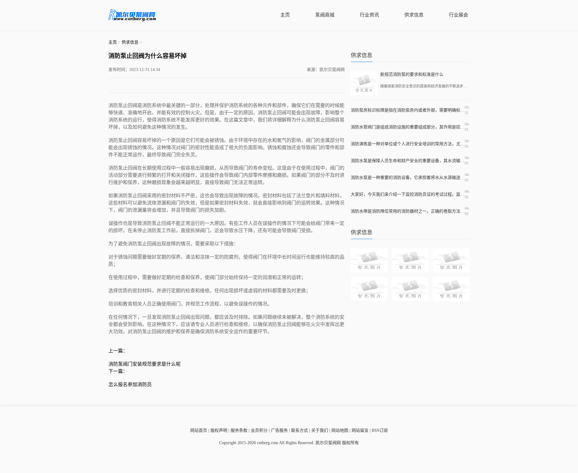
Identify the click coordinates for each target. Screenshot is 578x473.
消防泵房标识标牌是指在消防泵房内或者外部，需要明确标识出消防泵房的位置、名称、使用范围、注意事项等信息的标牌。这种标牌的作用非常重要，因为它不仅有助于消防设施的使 (408, 110)
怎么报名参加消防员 (130, 384)
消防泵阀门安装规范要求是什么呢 (144, 364)
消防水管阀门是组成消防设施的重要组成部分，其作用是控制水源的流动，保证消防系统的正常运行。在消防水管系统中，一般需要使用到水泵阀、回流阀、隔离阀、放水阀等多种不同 (408, 127)
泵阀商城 (324, 14)
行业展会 (458, 14)
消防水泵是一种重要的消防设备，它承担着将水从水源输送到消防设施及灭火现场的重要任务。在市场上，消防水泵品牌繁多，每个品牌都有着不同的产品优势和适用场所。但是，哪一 (408, 177)
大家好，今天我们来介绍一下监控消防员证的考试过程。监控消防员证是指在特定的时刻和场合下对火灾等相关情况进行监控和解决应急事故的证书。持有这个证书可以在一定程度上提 (408, 194)
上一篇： (118, 350)
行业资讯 (369, 14)
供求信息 (414, 14)
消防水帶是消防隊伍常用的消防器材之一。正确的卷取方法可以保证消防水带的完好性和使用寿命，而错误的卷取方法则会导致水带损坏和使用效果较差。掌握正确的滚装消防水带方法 (408, 211)
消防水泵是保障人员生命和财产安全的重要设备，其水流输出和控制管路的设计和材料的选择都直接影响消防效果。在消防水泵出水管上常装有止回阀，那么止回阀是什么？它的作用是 (408, 160)
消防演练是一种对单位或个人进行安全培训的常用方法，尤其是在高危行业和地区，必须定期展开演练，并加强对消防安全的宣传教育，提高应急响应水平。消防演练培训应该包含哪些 (408, 144)
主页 (285, 14)
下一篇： (118, 371)
